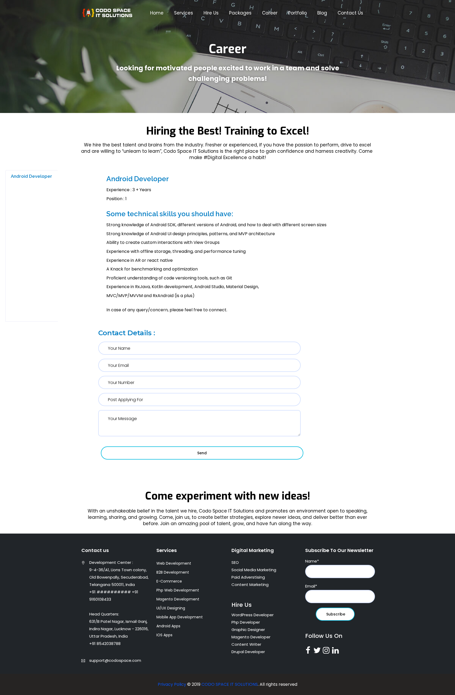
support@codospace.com (115, 660)
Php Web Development (177, 590)
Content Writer (246, 644)
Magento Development (177, 599)
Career (270, 13)
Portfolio (297, 13)
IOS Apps (164, 635)
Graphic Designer (248, 629)
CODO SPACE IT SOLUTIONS (229, 684)
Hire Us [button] (211, 13)
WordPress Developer (252, 615)
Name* (312, 561)
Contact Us (350, 13)
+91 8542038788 (105, 643)
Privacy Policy (172, 684)
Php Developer (245, 622)
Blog (322, 13)
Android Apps (168, 626)
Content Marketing (250, 584)
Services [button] (183, 13)
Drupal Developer (248, 651)
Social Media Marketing (253, 570)
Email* (311, 586)
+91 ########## (110, 592)
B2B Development (172, 572)
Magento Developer (250, 637)
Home (157, 13)
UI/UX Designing (170, 608)
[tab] (32, 176)
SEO (235, 562)
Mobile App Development (179, 617)
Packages (240, 13)
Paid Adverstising (248, 577)
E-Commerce (169, 581)
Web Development (173, 563)
